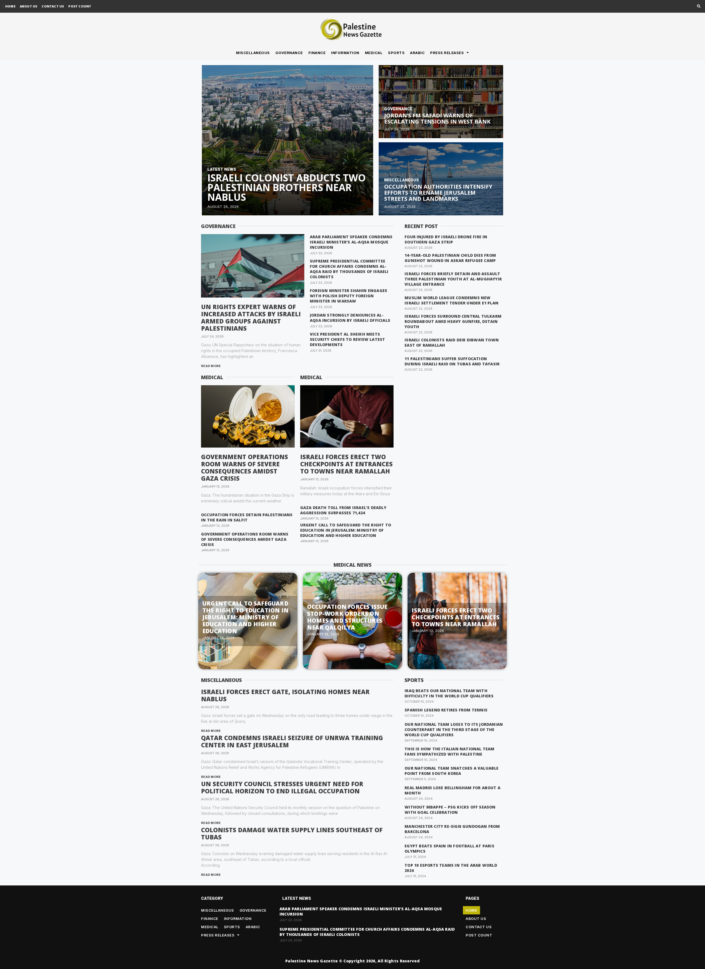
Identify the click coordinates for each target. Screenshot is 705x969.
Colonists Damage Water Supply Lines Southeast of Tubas (292, 833)
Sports (396, 52)
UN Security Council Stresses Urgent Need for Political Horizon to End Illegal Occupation (282, 787)
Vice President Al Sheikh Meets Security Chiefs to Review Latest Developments (347, 339)
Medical (374, 52)
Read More (211, 366)
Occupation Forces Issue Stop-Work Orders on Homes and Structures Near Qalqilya (347, 617)
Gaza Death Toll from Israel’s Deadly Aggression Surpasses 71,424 (343, 510)
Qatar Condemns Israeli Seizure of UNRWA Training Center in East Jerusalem (292, 741)
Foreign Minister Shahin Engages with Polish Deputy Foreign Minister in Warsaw (348, 296)
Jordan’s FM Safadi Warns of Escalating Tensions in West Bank (437, 118)
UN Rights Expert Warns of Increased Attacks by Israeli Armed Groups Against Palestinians (251, 317)
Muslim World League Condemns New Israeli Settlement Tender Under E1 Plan (451, 300)
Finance (317, 52)
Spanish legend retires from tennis (446, 710)
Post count (79, 6)
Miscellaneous (253, 52)
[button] (698, 6)
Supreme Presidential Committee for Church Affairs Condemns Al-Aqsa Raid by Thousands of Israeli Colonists (349, 268)
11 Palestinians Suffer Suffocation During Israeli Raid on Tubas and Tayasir (452, 361)
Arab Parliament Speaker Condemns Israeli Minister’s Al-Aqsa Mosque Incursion (351, 242)
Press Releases (447, 52)
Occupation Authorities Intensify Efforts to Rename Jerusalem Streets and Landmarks (438, 192)
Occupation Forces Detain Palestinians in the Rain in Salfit (246, 517)
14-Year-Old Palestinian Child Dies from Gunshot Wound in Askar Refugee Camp (450, 258)
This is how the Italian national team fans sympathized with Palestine (449, 751)
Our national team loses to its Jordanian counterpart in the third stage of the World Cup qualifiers (454, 729)
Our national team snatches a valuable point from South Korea (451, 770)
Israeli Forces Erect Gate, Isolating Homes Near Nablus (285, 695)
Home (10, 6)
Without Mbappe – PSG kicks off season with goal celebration (450, 809)
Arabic (417, 52)
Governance (289, 52)
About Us (28, 6)
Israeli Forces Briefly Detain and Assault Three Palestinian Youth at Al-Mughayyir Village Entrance (453, 279)
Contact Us (53, 6)
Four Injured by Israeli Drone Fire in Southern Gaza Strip (446, 239)
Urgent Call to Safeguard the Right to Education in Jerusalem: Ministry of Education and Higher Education (345, 530)
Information (345, 52)
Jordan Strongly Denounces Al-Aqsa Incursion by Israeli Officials (350, 317)
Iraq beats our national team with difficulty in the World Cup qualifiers (449, 693)
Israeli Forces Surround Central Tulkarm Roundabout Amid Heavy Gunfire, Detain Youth (453, 321)
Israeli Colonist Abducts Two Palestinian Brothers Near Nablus (286, 187)
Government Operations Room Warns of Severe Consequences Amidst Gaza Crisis (244, 467)
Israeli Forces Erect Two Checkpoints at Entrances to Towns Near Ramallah (346, 464)
